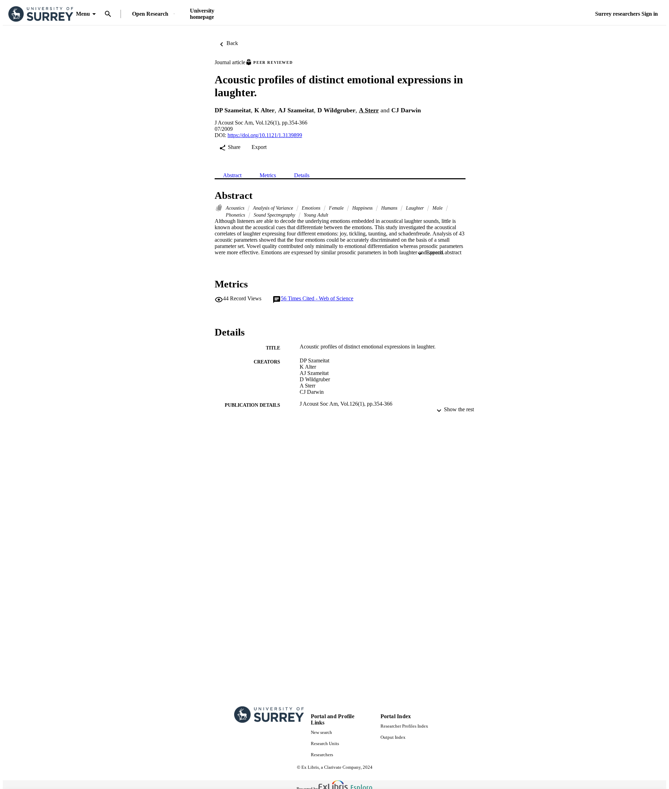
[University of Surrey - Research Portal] (40, 14)
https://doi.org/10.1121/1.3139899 (265, 135)
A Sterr (369, 110)
